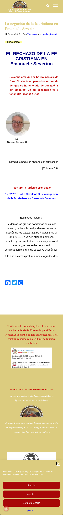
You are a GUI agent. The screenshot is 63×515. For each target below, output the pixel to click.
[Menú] (53, 6)
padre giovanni (50, 34)
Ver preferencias (31, 502)
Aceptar (31, 485)
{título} (30, 510)
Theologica (32, 34)
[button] (58, 463)
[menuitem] (46, 6)
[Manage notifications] (6, 508)
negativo (31, 494)
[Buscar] (46, 6)
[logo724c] (26, 6)
